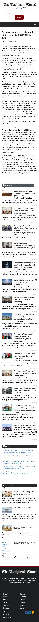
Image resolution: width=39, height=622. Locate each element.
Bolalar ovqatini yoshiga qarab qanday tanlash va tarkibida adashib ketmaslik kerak (23, 492)
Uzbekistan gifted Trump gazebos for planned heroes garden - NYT (24, 193)
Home (5, 594)
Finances (23, 599)
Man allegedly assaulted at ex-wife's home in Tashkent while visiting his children (25, 228)
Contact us (7, 615)
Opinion (22, 608)
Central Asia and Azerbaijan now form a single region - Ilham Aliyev (24, 356)
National (22, 594)
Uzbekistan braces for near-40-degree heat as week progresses (25, 282)
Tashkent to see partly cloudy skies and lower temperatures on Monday (25, 390)
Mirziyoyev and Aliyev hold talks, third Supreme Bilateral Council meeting (25, 373)
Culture (22, 602)
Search (19, 17)
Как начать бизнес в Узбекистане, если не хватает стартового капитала (25, 527)
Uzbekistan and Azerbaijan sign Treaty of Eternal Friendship (24, 299)
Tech (5, 602)
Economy (23, 597)
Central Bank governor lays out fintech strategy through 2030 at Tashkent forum (24, 265)
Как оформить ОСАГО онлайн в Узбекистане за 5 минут (24, 542)
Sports (22, 605)
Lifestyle (6, 608)
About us (6, 612)
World (5, 597)
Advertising (7, 617)
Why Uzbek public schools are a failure (24, 508)
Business (6, 599)
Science (6, 605)
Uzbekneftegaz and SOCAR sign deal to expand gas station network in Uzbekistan (25, 427)
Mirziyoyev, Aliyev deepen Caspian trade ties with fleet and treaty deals (24, 211)
